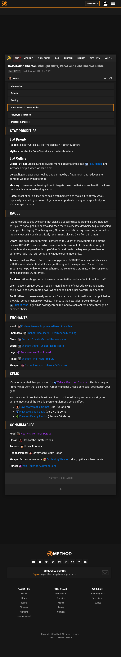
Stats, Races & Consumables (24, 107)
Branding (61, 598)
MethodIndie (23, 616)
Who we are (60, 593)
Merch (61, 602)
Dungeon (68, 58)
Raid (57, 58)
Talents (14, 93)
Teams (24, 602)
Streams (24, 607)
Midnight (28, 58)
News (24, 598)
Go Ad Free (92, 3)
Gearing (14, 100)
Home (24, 593)
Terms (51, 638)
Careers (24, 611)
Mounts (81, 58)
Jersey (61, 607)
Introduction (16, 86)
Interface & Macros (20, 122)
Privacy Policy (65, 638)
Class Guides (44, 58)
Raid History (98, 598)
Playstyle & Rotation (21, 114)
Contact (61, 611)
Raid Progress (97, 593)
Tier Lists (95, 58)
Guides (98, 602)
